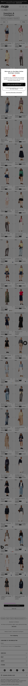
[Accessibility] (2, 547)
